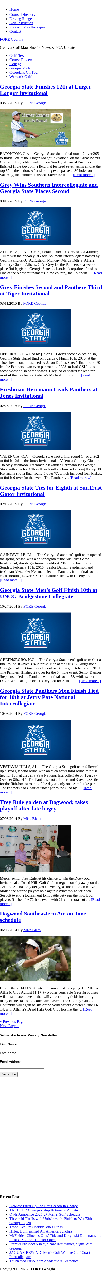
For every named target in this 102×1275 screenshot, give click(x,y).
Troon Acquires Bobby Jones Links (36, 1227)
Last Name (8, 1053)
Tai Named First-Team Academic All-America (44, 1261)
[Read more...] (84, 175)
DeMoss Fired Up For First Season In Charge (43, 1206)
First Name (8, 1044)
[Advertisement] (51, 1139)
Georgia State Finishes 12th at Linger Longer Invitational (45, 90)
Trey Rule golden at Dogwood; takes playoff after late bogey (44, 805)
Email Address (10, 1062)
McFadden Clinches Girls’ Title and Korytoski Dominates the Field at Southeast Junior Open (55, 1238)
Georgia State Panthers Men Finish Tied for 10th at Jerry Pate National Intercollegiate (49, 697)
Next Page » (9, 1026)
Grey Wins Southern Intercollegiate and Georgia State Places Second (49, 188)
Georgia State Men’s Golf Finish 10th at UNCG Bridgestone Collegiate (48, 593)
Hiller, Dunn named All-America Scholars (40, 1231)
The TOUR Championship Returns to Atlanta (43, 1210)
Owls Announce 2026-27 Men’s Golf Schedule (44, 1214)
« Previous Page (12, 1022)
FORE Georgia (11, 39)
